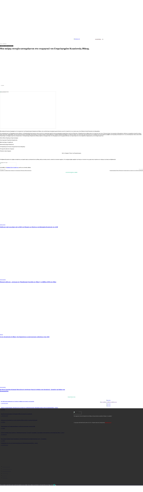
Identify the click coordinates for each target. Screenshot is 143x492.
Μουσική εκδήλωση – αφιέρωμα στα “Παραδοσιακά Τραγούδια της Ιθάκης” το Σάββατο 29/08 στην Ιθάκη (28, 282)
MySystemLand (108, 422)
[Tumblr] (79, 89)
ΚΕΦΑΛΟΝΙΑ (2, 224)
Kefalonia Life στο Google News (12, 167)
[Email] (71, 89)
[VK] (83, 89)
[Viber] (87, 89)
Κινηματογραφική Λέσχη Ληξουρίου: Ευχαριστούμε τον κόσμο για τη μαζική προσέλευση (126, 170)
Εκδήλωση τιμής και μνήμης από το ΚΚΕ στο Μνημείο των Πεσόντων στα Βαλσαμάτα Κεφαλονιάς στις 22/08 (29, 227)
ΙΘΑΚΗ (1, 334)
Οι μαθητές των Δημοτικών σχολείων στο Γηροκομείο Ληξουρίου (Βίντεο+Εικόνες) (15, 170)
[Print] (75, 89)
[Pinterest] (59, 89)
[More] (91, 88)
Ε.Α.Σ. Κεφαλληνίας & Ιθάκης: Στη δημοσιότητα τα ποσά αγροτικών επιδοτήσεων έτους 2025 (24, 336)
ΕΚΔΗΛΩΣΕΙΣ (3, 279)
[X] (55, 89)
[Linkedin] (67, 89)
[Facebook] (51, 89)
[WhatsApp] (63, 89)
